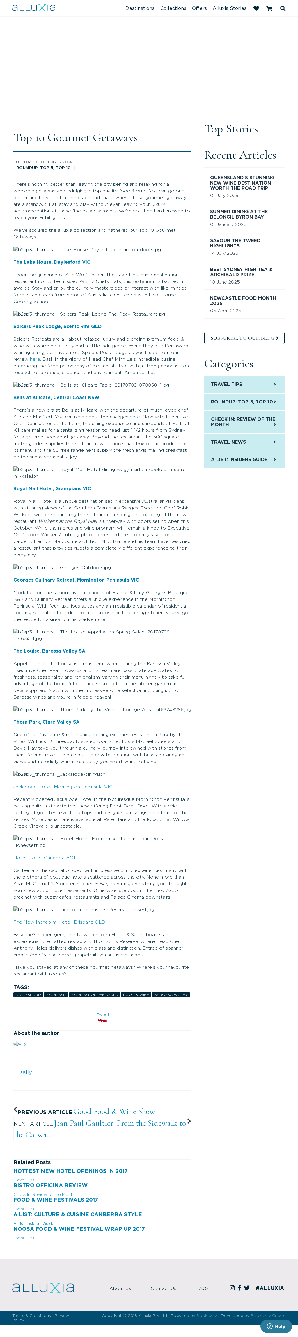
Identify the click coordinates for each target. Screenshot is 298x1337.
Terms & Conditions (31, 1316)
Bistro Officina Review (50, 1185)
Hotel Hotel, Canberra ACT (44, 858)
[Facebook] (240, 1288)
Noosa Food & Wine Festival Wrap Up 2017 (79, 1229)
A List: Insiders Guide (33, 1224)
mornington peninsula (94, 994)
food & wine (136, 994)
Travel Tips (23, 1180)
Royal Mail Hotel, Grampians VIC (52, 488)
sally (26, 1072)
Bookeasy (206, 1316)
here (35, 359)
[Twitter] (247, 1288)
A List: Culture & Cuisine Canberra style (77, 1214)
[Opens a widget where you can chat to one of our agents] (276, 1327)
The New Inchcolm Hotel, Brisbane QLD (59, 922)
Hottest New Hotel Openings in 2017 (70, 1171)
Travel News (228, 442)
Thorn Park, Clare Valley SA (46, 722)
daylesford (28, 994)
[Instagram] (233, 1288)
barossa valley (171, 994)
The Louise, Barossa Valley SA (49, 651)
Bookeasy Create (268, 1316)
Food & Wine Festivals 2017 (55, 1200)
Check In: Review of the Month (44, 1195)
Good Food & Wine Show (114, 1111)
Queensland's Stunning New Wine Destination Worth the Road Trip (242, 183)
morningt (56, 994)
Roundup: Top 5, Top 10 (43, 168)
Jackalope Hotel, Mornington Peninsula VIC (63, 787)
